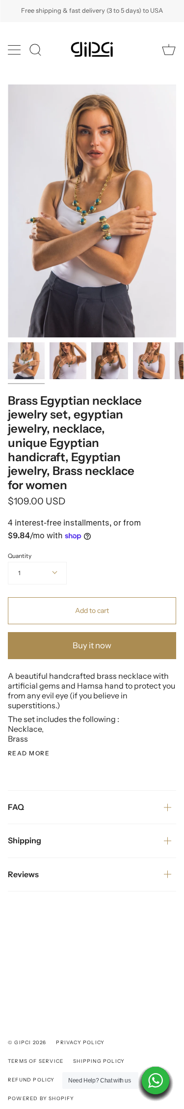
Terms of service (35, 1061)
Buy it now (92, 645)
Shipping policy (99, 1061)
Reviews (23, 874)
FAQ (16, 807)
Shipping (24, 840)
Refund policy (31, 1080)
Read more (29, 753)
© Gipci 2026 (27, 1042)
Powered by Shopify (41, 1098)
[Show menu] (15, 49)
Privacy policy (80, 1042)
